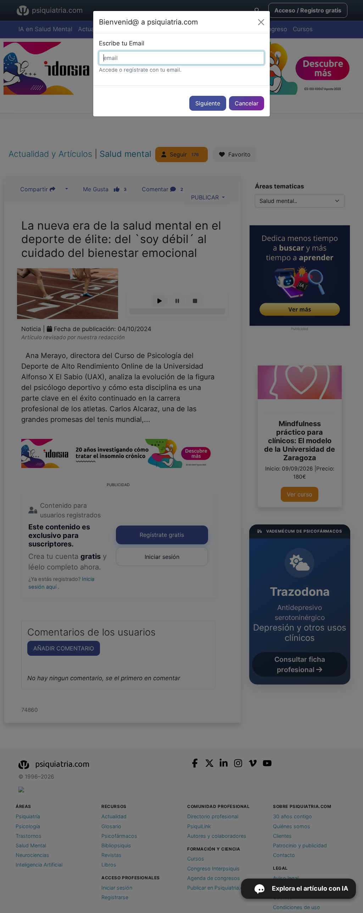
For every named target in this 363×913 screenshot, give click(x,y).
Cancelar (246, 103)
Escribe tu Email (121, 43)
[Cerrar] (261, 22)
